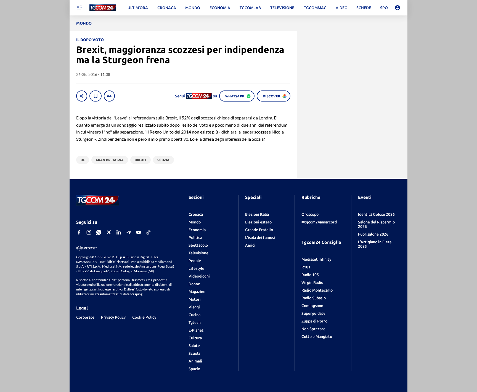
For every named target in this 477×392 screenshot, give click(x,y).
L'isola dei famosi (260, 237)
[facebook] (79, 232)
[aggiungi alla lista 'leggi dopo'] (95, 96)
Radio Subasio (313, 298)
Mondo (195, 222)
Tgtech (195, 322)
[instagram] (89, 232)
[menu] (79, 7)
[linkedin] (118, 232)
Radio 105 (310, 275)
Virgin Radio (312, 282)
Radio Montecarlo (317, 290)
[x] (109, 232)
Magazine (197, 291)
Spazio (194, 369)
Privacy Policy (113, 317)
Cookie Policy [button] (144, 317)
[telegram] (128, 232)
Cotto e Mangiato (316, 336)
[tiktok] (148, 232)
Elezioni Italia (257, 214)
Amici (250, 245)
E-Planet (196, 330)
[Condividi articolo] (81, 96)
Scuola (194, 353)
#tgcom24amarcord (319, 222)
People (195, 260)
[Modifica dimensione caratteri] (109, 96)
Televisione (198, 253)
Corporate (85, 317)
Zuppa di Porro (314, 321)
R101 (306, 267)
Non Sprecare (313, 329)
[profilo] (397, 7)
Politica (195, 237)
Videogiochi (199, 276)
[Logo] (102, 7)
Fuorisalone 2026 (373, 234)
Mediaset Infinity (316, 259)
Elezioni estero (258, 222)
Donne (194, 284)
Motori (195, 299)
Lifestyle (196, 268)
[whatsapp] (99, 232)
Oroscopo (310, 214)
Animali (195, 361)
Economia (197, 230)
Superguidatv (313, 313)
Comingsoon (312, 305)
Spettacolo (198, 245)
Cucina (194, 315)
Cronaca (196, 214)
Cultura (195, 338)
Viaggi (194, 307)
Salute (194, 345)
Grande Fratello (259, 230)
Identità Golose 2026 (376, 214)
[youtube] (138, 232)
